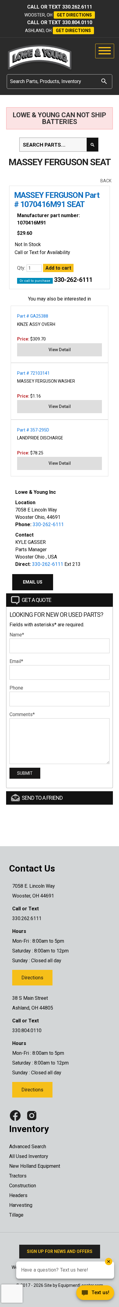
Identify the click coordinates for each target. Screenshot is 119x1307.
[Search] (104, 81)
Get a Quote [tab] (36, 600)
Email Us (32, 582)
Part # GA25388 (32, 316)
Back (105, 180)
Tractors (18, 1176)
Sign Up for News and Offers (59, 1251)
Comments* (22, 714)
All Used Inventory (28, 1156)
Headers (18, 1195)
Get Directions (74, 15)
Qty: (22, 268)
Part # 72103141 (33, 373)
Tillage (16, 1215)
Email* (16, 661)
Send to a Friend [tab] (42, 798)
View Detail (60, 349)
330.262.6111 (77, 7)
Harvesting (20, 1205)
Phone (16, 688)
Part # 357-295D (33, 430)
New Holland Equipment (34, 1166)
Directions (32, 978)
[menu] (104, 51)
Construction (22, 1186)
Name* (16, 635)
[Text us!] (73, 1294)
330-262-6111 (73, 279)
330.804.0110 (77, 22)
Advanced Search (27, 1146)
